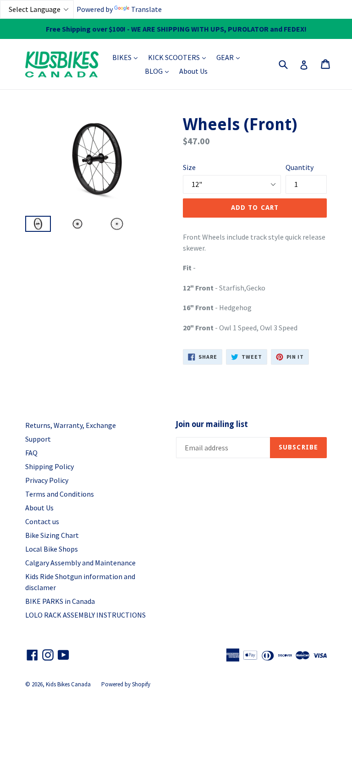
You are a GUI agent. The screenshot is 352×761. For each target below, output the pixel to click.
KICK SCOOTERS (179, 57)
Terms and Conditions (59, 493)
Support (38, 438)
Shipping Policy (49, 466)
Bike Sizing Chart (52, 535)
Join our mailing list (212, 424)
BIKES (127, 57)
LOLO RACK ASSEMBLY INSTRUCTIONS (85, 614)
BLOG (159, 71)
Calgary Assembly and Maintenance (80, 562)
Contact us (42, 521)
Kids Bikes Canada (68, 684)
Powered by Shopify (125, 684)
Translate (146, 9)
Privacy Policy (46, 480)
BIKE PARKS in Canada (60, 601)
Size (189, 167)
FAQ (31, 452)
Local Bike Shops (51, 548)
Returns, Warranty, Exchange (70, 425)
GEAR (230, 57)
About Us (193, 71)
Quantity (300, 167)
